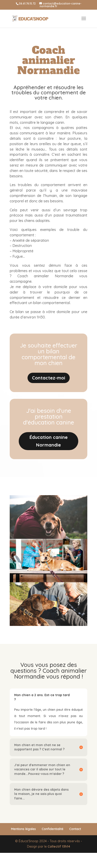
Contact (75, 829)
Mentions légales (23, 829)
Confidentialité (52, 829)
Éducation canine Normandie (49, 441)
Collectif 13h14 (59, 846)
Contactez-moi (48, 378)
